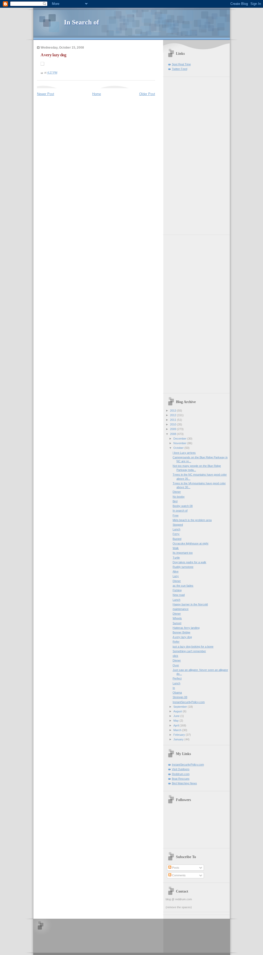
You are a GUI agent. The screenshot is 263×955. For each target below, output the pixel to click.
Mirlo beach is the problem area (192, 520)
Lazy (176, 576)
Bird (175, 501)
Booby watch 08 (183, 505)
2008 (173, 433)
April (176, 725)
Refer (176, 641)
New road (179, 594)
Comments (178, 875)
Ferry (176, 533)
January (178, 739)
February (179, 734)
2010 (173, 424)
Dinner (177, 491)
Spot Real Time (181, 64)
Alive (176, 571)
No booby (179, 496)
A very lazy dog (53, 54)
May (176, 720)
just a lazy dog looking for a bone (193, 646)
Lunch (176, 529)
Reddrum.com (181, 774)
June (176, 715)
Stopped (178, 524)
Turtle (176, 557)
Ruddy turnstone (183, 566)
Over (176, 665)
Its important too (183, 552)
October (178, 447)
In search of (180, 510)
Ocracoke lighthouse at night (190, 543)
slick (175, 655)
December (180, 438)
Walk (176, 548)
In (174, 687)
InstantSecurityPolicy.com (189, 702)
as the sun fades (183, 585)
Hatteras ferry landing (186, 627)
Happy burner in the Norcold (190, 604)
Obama (177, 692)
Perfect (177, 678)
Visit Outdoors (181, 769)
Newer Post (45, 94)
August (178, 711)
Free (176, 515)
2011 (173, 419)
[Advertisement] (181, 154)
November (180, 443)
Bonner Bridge (181, 632)
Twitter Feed (179, 68)
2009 (173, 429)
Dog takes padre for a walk (189, 562)
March (177, 730)
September (180, 706)
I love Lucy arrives (184, 452)
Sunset (177, 623)
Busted (177, 538)
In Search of (81, 22)
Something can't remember (189, 651)
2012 (173, 415)
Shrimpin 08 (180, 697)
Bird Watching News (184, 783)
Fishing (177, 590)
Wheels (177, 618)
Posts (175, 867)
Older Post (147, 94)
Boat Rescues (181, 778)
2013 (173, 410)
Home (96, 94)
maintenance (181, 609)
